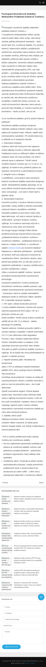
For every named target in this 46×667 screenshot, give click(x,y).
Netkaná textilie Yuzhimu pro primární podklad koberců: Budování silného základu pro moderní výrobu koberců (27, 523)
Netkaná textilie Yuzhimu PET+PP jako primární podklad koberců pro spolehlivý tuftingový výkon (28, 560)
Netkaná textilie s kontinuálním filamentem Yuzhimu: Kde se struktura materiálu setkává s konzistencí (28, 511)
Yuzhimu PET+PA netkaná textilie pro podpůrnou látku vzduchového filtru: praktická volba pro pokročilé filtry (27, 572)
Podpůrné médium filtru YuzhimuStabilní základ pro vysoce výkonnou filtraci (28, 535)
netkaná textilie (14, 248)
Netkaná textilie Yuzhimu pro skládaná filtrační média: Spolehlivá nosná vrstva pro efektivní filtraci (29, 499)
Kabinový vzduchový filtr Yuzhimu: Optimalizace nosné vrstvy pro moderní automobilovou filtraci (27, 585)
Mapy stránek (30, 663)
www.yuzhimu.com (17, 663)
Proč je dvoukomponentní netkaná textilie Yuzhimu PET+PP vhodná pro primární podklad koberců (28, 548)
